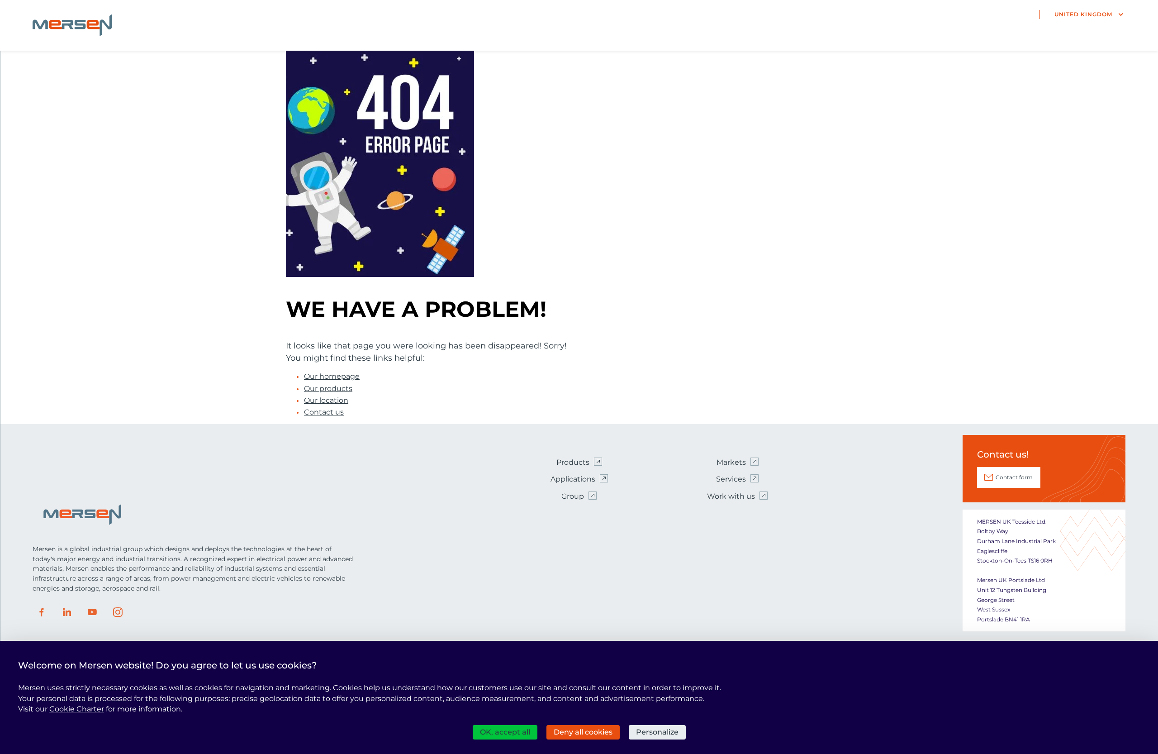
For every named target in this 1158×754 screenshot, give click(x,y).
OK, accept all (505, 732)
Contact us (324, 412)
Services (731, 479)
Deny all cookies (583, 732)
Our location (326, 400)
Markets (731, 462)
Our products (328, 389)
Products (572, 462)
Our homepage (332, 376)
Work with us (731, 496)
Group (572, 496)
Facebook (42, 612)
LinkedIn (67, 612)
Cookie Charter (76, 709)
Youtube (92, 612)
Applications (573, 479)
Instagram (118, 612)
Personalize (657, 732)
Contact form (1014, 477)
